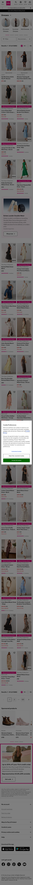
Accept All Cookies (16, 460)
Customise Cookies (16, 451)
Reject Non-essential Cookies (16, 455)
